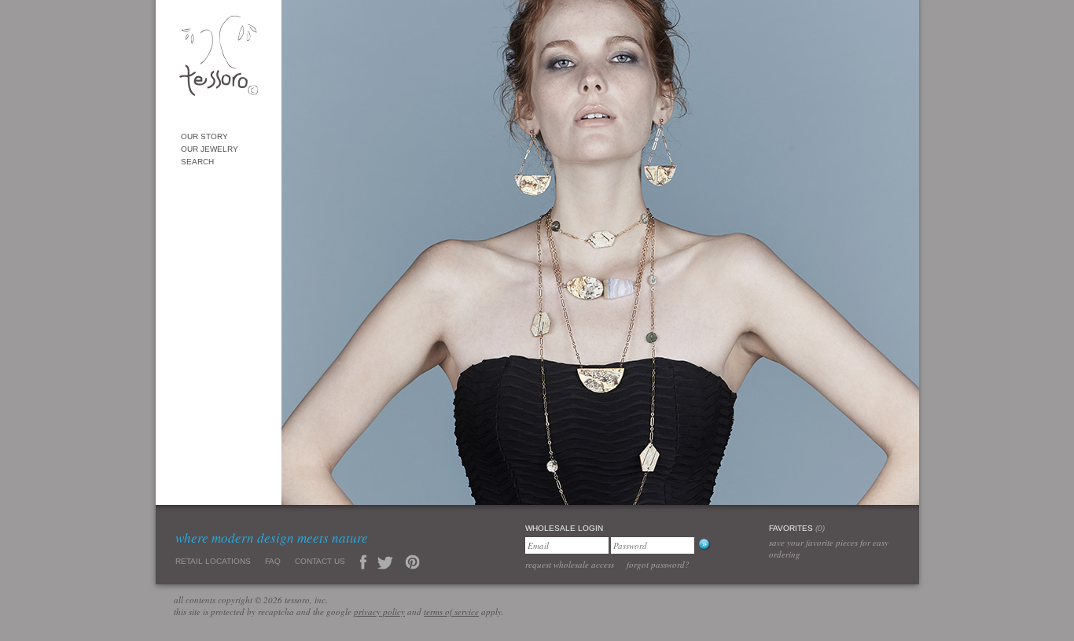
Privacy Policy (379, 611)
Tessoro (218, 60)
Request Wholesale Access (569, 564)
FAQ (273, 561)
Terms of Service (451, 611)
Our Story (204, 136)
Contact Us (320, 561)
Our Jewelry (209, 149)
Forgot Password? (658, 564)
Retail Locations (213, 561)
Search (197, 161)
